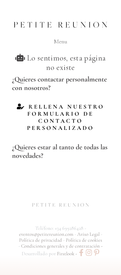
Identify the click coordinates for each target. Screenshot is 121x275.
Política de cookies (84, 240)
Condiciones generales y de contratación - (61, 246)
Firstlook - (67, 254)
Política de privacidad (41, 240)
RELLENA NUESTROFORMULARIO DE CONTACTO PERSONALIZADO (65, 117)
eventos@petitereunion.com (46, 234)
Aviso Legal (89, 234)
